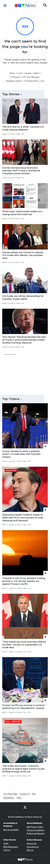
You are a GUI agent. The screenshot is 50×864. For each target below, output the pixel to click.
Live (42, 81)
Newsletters (8, 797)
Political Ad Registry (36, 833)
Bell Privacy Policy (35, 827)
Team (18, 797)
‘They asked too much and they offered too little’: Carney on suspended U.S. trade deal (24, 644)
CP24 (5, 843)
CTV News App (10, 794)
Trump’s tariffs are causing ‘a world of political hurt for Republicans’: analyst (23, 706)
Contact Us (24, 794)
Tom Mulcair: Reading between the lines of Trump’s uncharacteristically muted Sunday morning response (24, 340)
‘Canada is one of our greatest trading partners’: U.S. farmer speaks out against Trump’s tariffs (23, 581)
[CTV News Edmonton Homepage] (25, 5)
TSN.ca (6, 850)
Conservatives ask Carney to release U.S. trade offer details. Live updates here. (22, 255)
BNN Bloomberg (10, 847)
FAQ (34, 794)
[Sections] (5, 5)
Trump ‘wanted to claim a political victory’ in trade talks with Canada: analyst (21, 454)
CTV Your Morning (30, 77)
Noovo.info (32, 843)
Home (12, 73)
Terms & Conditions (35, 830)
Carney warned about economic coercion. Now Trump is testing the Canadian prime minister (21, 171)
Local (19, 73)
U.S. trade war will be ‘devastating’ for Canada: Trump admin (23, 297)
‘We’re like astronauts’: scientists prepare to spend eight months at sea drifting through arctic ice (23, 769)
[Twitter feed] (25, 807)
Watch (36, 73)
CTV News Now (31, 81)
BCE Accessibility (11, 829)
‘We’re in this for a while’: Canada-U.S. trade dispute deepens (23, 128)
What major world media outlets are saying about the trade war (22, 213)
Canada (27, 73)
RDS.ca (30, 850)
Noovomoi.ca (33, 847)
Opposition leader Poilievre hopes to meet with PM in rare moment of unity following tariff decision (22, 517)
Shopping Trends (13, 81)
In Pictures (15, 77)
